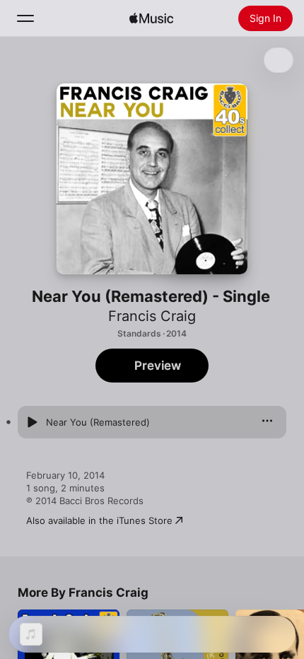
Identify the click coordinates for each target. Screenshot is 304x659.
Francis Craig (152, 316)
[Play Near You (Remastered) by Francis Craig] (32, 422)
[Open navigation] (25, 18)
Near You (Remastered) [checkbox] (98, 422)
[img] (151, 18)
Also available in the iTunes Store (99, 520)
